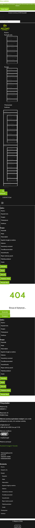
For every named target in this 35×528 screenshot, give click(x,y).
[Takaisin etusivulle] (5, 31)
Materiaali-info (11, 62)
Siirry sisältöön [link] (4, 1)
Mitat (8, 64)
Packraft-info (8, 35)
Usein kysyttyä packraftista (11, 44)
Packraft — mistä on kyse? (11, 39)
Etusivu (6, 32)
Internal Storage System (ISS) (11, 58)
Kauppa (6, 67)
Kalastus (9, 82)
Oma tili (3, 455)
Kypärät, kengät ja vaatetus (12, 79)
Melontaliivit (10, 75)
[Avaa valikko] (2, 202)
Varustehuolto (11, 92)
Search (2, 17)
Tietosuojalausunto (6, 453)
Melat (8, 72)
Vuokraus (7, 107)
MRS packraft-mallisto (11, 53)
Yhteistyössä (8, 105)
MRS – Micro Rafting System (11, 49)
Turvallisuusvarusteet (13, 90)
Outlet (8, 102)
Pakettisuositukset (12, 100)
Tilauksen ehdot (6, 456)
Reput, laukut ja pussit (11, 96)
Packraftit (9, 69)
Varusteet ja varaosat (10, 86)
